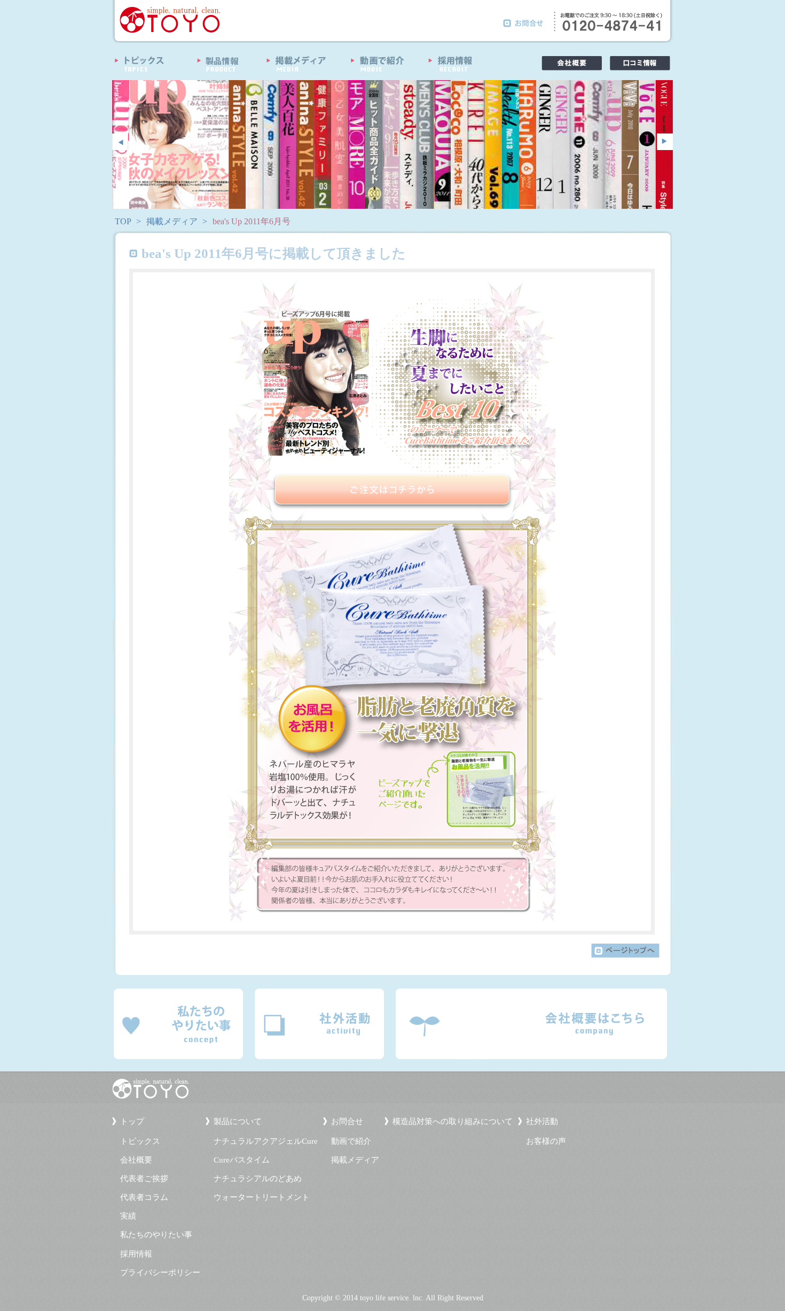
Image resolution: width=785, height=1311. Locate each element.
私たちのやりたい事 (156, 1234)
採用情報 (136, 1254)
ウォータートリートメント (262, 1197)
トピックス (140, 1141)
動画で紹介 (351, 1141)
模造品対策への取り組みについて (452, 1121)
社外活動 (542, 1121)
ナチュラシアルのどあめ (258, 1178)
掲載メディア (172, 221)
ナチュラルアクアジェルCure (266, 1141)
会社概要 (136, 1160)
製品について (238, 1121)
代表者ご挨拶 (144, 1178)
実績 (128, 1216)
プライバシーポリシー (160, 1272)
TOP (123, 221)
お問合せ (347, 1121)
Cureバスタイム (242, 1160)
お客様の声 (546, 1141)
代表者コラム (144, 1197)
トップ (132, 1121)
